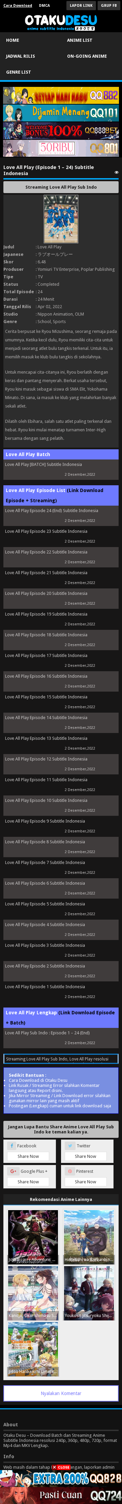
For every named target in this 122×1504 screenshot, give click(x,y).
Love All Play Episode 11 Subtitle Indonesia (46, 779)
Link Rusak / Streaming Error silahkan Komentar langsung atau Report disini (54, 1088)
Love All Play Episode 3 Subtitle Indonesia (45, 945)
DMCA (44, 5)
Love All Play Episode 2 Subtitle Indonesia (45, 966)
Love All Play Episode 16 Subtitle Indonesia (46, 676)
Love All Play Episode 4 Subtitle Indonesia (45, 924)
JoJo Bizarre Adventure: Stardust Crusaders (34, 1259)
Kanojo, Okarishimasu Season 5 (34, 1315)
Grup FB (109, 5)
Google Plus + (33, 1176)
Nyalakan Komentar (61, 1393)
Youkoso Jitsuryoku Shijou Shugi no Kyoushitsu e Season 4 (90, 1315)
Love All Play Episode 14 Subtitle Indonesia (46, 717)
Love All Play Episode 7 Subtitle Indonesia (45, 862)
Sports (59, 321)
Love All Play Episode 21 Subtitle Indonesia (46, 572)
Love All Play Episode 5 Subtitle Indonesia (45, 903)
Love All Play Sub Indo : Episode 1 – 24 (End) (47, 1032)
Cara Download (17, 5)
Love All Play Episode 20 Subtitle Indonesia (46, 593)
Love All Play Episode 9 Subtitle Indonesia (45, 821)
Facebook (27, 1151)
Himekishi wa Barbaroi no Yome (90, 1259)
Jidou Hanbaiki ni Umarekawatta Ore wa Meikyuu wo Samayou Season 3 (34, 1371)
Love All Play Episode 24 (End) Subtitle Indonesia (51, 510)
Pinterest (85, 1176)
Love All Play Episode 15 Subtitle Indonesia (46, 696)
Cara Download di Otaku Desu (38, 1080)
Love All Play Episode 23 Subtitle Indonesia (46, 531)
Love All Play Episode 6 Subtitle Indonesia (45, 883)
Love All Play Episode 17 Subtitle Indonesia (46, 655)
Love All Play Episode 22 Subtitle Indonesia (46, 551)
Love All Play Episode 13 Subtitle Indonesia (46, 738)
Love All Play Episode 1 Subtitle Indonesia (45, 986)
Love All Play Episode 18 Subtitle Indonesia (46, 634)
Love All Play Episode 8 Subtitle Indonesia (45, 841)
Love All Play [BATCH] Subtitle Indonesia (43, 464)
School (44, 321)
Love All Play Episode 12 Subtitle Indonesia (46, 759)
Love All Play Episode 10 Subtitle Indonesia (46, 800)
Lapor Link (81, 5)
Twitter (85, 1151)
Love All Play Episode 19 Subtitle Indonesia (46, 614)
